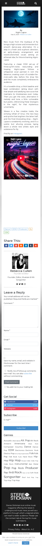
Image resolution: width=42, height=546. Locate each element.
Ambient (7, 444)
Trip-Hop (7, 480)
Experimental (25, 453)
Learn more (13, 543)
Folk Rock (13, 457)
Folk (31, 453)
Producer (31, 468)
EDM (11, 450)
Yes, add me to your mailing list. (19, 387)
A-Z (32, 529)
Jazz (30, 464)
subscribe (28, 374)
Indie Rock (8, 464)
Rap (6, 472)
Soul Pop (30, 477)
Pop (7, 468)
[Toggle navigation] (6, 3)
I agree (25, 543)
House (23, 461)
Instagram (17, 134)
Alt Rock (34, 440)
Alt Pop (25, 440)
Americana (19, 443)
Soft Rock (34, 473)
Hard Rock (28, 457)
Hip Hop (15, 460)
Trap (36, 477)
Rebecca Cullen (25, 34)
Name (7, 330)
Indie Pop (34, 461)
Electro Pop (9, 453)
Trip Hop (16, 480)
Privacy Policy (14, 529)
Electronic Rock (31, 450)
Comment (9, 303)
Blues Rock (33, 444)
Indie (28, 461)
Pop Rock (18, 468)
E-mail (7, 420)
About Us (25, 529)
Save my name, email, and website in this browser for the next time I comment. (19, 363)
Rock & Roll (26, 473)
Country (19, 447)
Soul (24, 477)
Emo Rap (18, 453)
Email (7, 340)
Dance (27, 446)
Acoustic (8, 440)
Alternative (16, 441)
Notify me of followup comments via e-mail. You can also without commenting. (20, 373)
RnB (11, 472)
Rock (18, 472)
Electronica (19, 450)
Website (7, 349)
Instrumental (21, 464)
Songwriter (12, 477)
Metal (35, 464)
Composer (9, 447)
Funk (20, 457)
